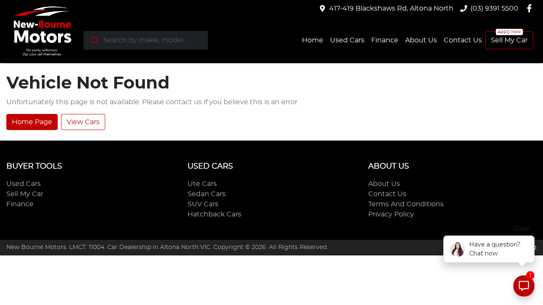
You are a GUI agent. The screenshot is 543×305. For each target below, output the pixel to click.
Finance (384, 40)
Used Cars (347, 40)
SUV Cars (203, 204)
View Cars (83, 122)
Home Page (32, 122)
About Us (421, 40)
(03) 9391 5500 (494, 8)
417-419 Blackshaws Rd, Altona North (391, 8)
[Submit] (94, 40)
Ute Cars (202, 183)
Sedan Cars (207, 194)
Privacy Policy (391, 214)
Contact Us (463, 40)
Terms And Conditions (406, 204)
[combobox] (146, 40)
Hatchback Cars (214, 214)
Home (312, 40)
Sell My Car (509, 40)
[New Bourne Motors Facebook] (531, 8)
